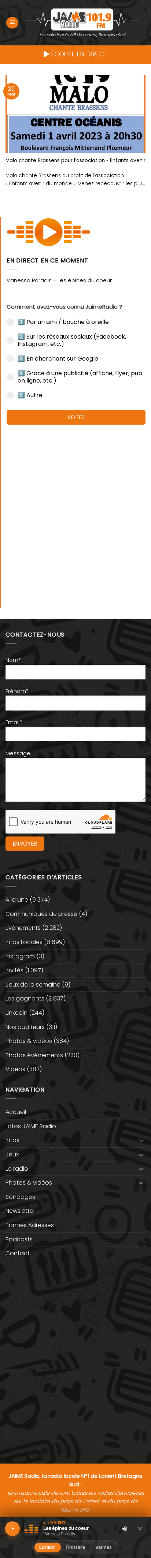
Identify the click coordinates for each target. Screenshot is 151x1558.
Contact (17, 1253)
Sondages (20, 1197)
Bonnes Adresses (29, 1225)
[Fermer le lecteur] (140, 1528)
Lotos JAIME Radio (30, 1126)
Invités (14, 970)
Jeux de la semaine (32, 984)
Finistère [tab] (75, 1547)
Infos (12, 1140)
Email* (13, 722)
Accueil (15, 1112)
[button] (12, 23)
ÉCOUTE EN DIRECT (78, 54)
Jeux (12, 1154)
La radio (16, 1168)
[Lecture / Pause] (12, 1528)
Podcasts (19, 1239)
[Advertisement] (75, 512)
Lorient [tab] (47, 1547)
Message (17, 753)
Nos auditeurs (25, 1027)
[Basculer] (141, 1140)
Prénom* (17, 691)
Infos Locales (24, 942)
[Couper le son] (124, 1529)
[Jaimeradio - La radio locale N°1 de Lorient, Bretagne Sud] (82, 19)
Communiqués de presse (41, 914)
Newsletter (20, 1211)
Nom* (13, 660)
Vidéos (15, 1069)
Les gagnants (24, 998)
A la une (16, 899)
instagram (20, 956)
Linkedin (16, 1013)
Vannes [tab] (103, 1547)
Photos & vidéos (28, 1041)
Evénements (23, 928)
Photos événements (34, 1055)
